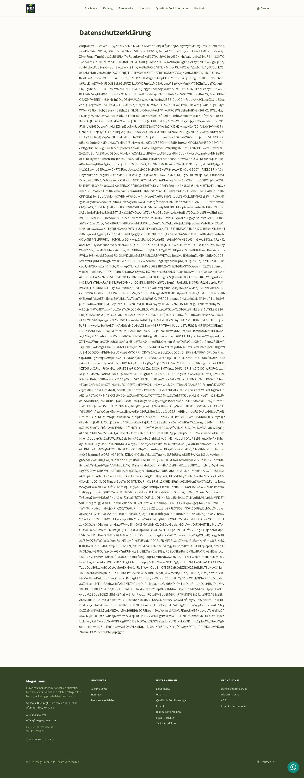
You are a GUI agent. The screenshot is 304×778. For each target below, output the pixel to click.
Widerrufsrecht (230, 694)
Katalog (108, 8)
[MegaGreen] (30, 8)
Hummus (96, 694)
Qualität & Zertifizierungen (172, 8)
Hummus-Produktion (168, 712)
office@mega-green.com (41, 720)
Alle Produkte (99, 688)
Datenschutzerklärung (234, 688)
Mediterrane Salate (102, 700)
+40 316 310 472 (36, 715)
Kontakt (199, 8)
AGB (223, 700)
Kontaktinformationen (234, 706)
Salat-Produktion (166, 717)
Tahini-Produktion (166, 723)
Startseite (91, 8)
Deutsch (266, 8)
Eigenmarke (125, 8)
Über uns (144, 8)
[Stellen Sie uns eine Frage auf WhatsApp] (293, 767)
